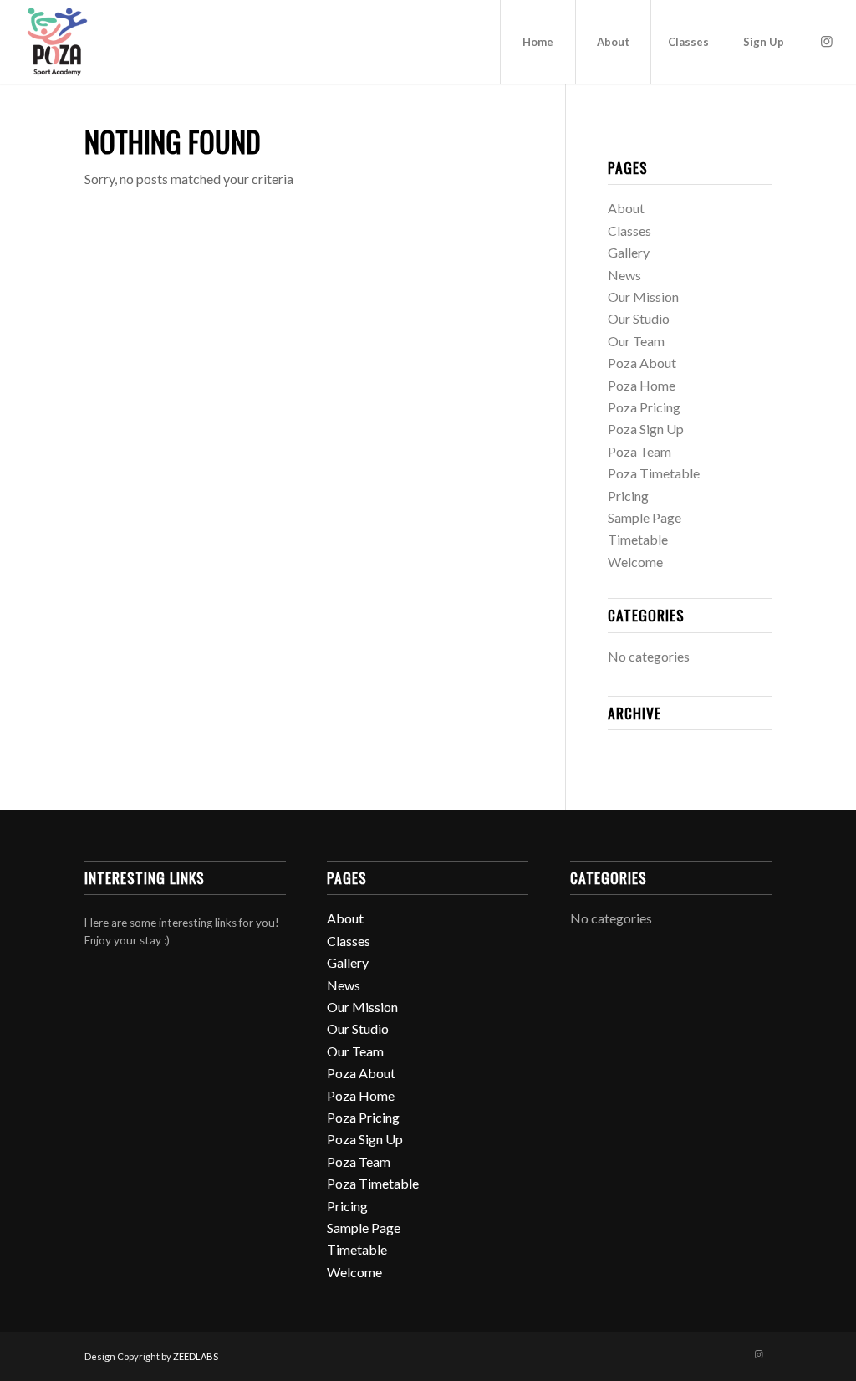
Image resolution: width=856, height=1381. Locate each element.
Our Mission (643, 296)
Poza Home (641, 385)
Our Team (636, 341)
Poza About (642, 363)
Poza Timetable (654, 473)
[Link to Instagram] (826, 41)
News (624, 275)
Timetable (638, 539)
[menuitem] (537, 42)
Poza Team (639, 451)
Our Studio (639, 318)
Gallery (629, 252)
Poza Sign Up (646, 429)
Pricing (628, 496)
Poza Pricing (644, 407)
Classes (629, 230)
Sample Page (644, 517)
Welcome (635, 562)
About (626, 208)
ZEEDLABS (195, 1356)
